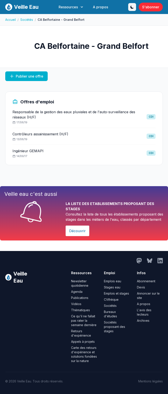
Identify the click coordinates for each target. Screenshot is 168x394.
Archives (143, 320)
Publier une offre (29, 76)
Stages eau (112, 287)
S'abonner (150, 7)
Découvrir (77, 231)
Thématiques (80, 310)
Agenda (76, 291)
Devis (141, 287)
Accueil (10, 19)
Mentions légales (150, 381)
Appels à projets (83, 341)
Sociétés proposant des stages (114, 326)
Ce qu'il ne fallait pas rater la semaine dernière (83, 320)
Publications (79, 298)
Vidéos (76, 304)
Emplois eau (112, 281)
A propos (100, 7)
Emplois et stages (116, 293)
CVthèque (111, 299)
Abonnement (146, 281)
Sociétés (26, 19)
